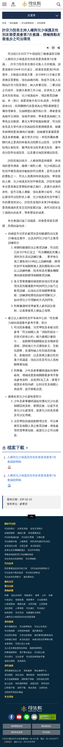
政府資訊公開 (11, 546)
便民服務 (9, 666)
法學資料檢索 (23, 631)
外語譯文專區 (11, 635)
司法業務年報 (11, 542)
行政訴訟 (9, 600)
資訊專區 (9, 608)
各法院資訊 (35, 546)
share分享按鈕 (58, 48)
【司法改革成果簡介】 (40, 568)
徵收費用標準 (43, 675)
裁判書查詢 (37, 631)
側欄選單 (4, 4)
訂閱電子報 (10, 688)
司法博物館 (31, 559)
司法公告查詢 (40, 627)
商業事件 (30, 600)
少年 (44, 595)
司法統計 (41, 608)
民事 (7, 595)
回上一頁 (48, 48)
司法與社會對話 (33, 573)
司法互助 (19, 613)
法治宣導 (19, 657)
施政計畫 (21, 533)
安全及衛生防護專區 (14, 559)
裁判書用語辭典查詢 (43, 635)
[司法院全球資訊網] (31, 4)
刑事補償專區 (11, 652)
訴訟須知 (19, 675)
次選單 (31, 15)
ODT (9, 485)
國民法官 (9, 582)
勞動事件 (28, 595)
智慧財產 (19, 600)
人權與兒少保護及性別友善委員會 (20, 617)
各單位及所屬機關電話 (15, 550)
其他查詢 (21, 661)
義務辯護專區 (36, 648)
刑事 (51, 595)
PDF (9, 467)
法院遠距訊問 (42, 679)
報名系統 (32, 688)
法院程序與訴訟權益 (14, 692)
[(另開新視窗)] (11, 717)
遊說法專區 (10, 661)
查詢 (58, 4)
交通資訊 (8, 742)
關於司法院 (10, 524)
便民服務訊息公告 (13, 671)
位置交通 (23, 546)
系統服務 (28, 671)
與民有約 (45, 684)
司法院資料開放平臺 (35, 657)
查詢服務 (14, 23)
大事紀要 (40, 537)
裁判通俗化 (29, 577)
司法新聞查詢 (27, 23)
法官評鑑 (32, 604)
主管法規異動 (25, 635)
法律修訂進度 (11, 640)
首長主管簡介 (36, 529)
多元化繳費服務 (12, 679)
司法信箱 (46, 732)
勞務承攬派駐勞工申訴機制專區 (19, 555)
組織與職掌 (10, 533)
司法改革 (9, 563)
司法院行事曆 (28, 537)
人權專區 (23, 542)
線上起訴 (9, 684)
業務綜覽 (9, 590)
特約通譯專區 (21, 684)
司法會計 (30, 608)
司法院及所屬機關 (13, 4)
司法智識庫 (10, 631)
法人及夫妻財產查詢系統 (16, 648)
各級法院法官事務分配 (42, 640)
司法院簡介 (10, 529)
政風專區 (9, 613)
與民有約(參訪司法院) (40, 542)
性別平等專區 (34, 550)
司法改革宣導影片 (13, 577)
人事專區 (19, 608)
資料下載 (21, 688)
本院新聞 (41, 23)
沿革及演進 (22, 529)
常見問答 (9, 697)
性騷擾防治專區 (33, 613)
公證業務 (43, 604)
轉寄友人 (53, 48)
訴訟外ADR (16, 595)
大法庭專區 (42, 600)
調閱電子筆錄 (28, 679)
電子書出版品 (25, 652)
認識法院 (34, 684)
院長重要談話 (34, 533)
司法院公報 (39, 652)
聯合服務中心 (40, 671)
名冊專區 (9, 644)
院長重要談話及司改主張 (16, 568)
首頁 (4, 23)
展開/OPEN (31, 516)
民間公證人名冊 (22, 644)
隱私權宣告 (46, 726)
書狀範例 (30, 675)
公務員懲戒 (10, 604)
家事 (37, 595)
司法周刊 (9, 657)
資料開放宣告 (17, 726)
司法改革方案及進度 (14, 573)
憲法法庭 (9, 586)
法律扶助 (43, 688)
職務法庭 (21, 604)
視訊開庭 (9, 675)
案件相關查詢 (11, 627)
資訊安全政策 (17, 732)
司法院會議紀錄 (12, 537)
